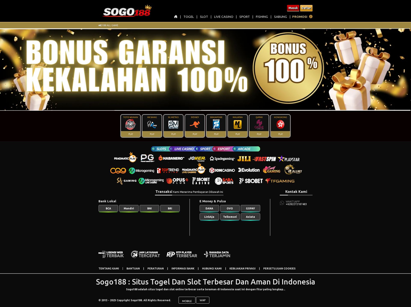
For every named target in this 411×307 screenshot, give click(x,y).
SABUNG (280, 16)
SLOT (204, 16)
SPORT (244, 16)
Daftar (306, 8)
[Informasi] (311, 17)
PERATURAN (155, 268)
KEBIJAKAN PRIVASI (242, 268)
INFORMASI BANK (182, 268)
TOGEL (188, 16)
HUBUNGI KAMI (212, 268)
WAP (203, 300)
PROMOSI (299, 16)
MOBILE (187, 300)
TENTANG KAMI (108, 268)
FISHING (262, 16)
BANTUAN (133, 268)
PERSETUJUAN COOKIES (279, 268)
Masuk (293, 8)
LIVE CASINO (223, 16)
